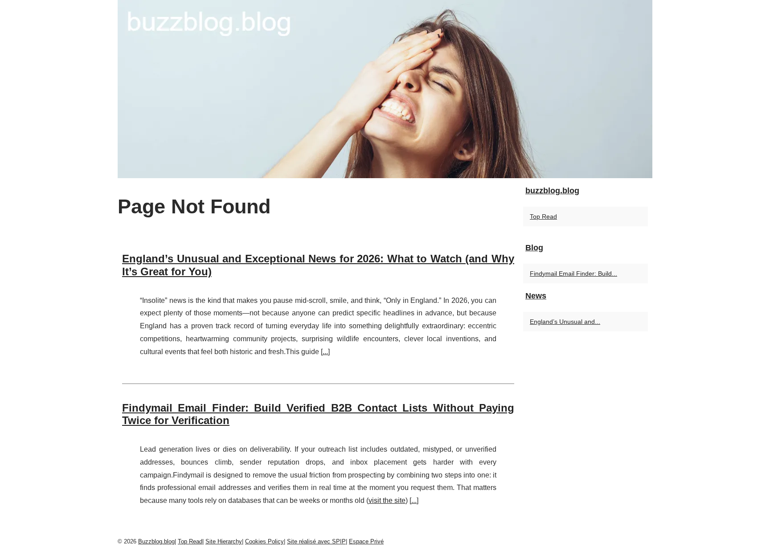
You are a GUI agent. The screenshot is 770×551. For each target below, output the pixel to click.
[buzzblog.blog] (385, 89)
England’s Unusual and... (565, 321)
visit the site (387, 500)
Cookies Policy (264, 541)
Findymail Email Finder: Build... (573, 273)
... (325, 351)
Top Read (543, 216)
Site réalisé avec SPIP (316, 541)
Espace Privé (366, 541)
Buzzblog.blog (156, 541)
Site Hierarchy (223, 541)
